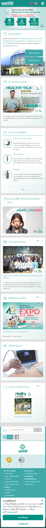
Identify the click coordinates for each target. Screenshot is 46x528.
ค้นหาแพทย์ (8, 473)
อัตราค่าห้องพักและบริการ (33, 482)
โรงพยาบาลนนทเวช (8, 3)
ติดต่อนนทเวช (34, 60)
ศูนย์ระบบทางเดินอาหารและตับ (22, 138)
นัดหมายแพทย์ (34, 53)
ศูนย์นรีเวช (16, 169)
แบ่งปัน (10, 437)
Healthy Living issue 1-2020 (23, 416)
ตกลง (37, 430)
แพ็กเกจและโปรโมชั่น (11, 482)
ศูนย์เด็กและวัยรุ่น (10, 490)
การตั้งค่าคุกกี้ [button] (23, 524)
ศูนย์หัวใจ (8, 492)
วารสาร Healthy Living (12, 484)
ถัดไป (23, 189)
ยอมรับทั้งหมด (23, 517)
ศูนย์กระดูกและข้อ (18, 154)
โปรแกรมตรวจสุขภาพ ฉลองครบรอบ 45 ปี (15, 331)
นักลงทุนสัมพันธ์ (9, 495)
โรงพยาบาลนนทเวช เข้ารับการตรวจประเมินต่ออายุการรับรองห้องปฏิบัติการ (22, 276)
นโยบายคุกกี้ (12, 512)
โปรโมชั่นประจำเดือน (32, 473)
